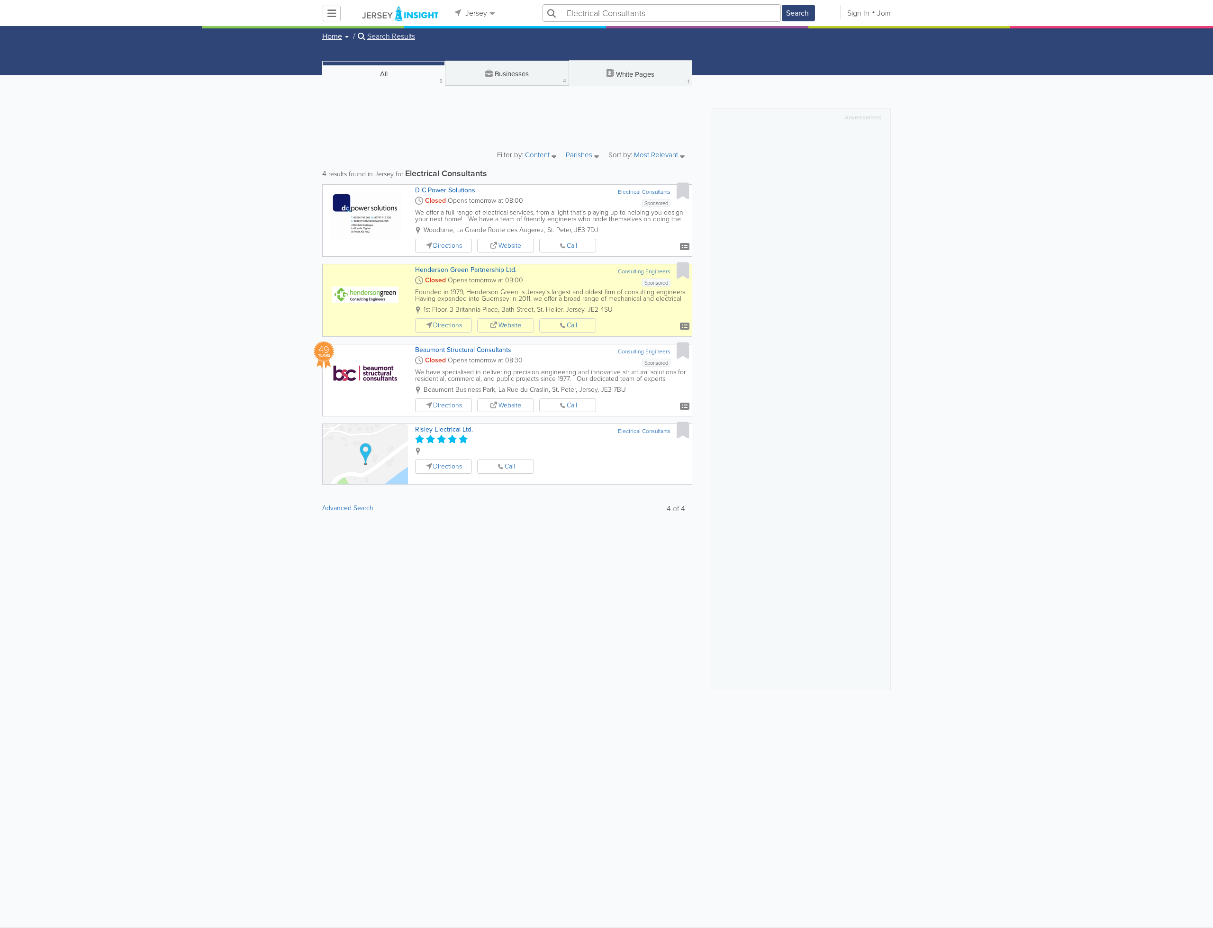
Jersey (475, 13)
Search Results (391, 36)
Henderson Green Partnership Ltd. (465, 270)
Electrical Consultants (644, 192)
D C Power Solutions (445, 190)
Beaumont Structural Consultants (463, 350)
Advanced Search (347, 508)
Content (538, 155)
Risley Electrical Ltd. (444, 429)
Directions (447, 245)
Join (884, 13)
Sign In (858, 13)
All (411, 77)
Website (509, 245)
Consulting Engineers (644, 271)
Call (572, 245)
